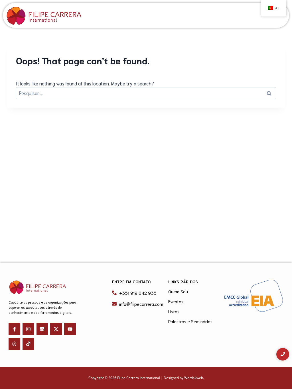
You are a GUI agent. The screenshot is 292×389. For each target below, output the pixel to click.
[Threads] (14, 344)
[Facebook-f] (14, 329)
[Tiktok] (28, 344)
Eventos (175, 301)
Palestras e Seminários (190, 321)
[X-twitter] (56, 329)
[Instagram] (28, 329)
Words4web (193, 377)
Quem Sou (178, 291)
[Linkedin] (42, 329)
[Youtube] (70, 329)
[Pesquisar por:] (146, 93)
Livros (173, 311)
